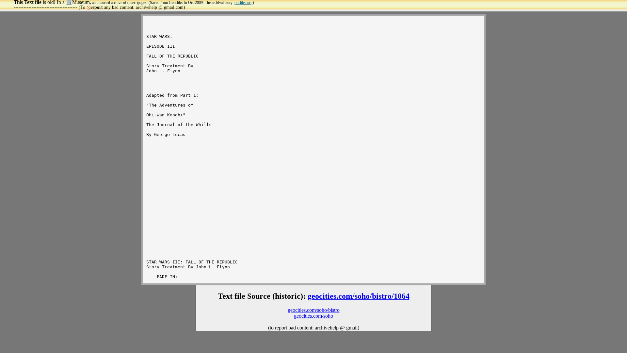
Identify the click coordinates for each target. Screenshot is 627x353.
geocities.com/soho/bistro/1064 (359, 296)
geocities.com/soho (313, 316)
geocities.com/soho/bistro (314, 310)
